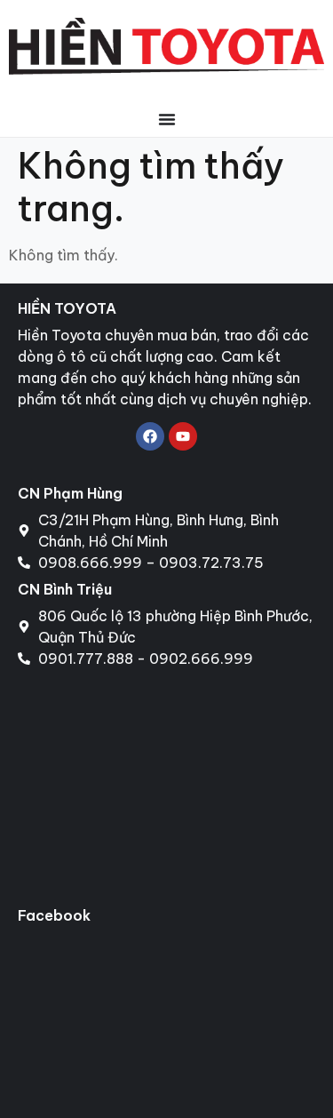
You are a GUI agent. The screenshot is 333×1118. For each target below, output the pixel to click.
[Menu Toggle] (167, 119)
